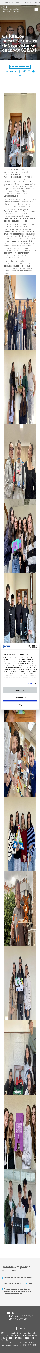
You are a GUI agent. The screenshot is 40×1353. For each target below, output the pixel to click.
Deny (20, 705)
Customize (19, 697)
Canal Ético (5, 1340)
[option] (20, 32)
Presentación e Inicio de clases (18, 1278)
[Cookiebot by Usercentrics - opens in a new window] (28, 646)
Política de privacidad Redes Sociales (21, 1338)
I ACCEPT (20, 690)
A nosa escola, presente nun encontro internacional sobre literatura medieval (17, 1291)
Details (30, 683)
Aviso (30, 1283)
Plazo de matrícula (12, 1283)
